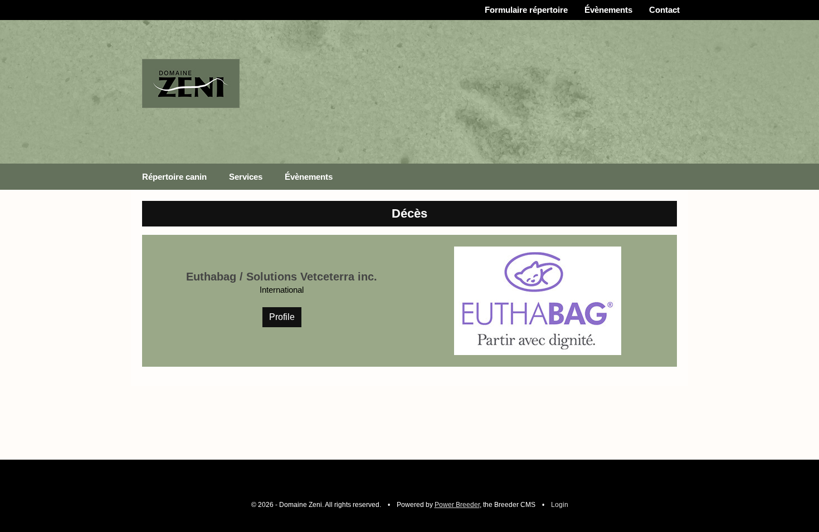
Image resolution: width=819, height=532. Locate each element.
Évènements (608, 9)
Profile (282, 317)
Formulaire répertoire (526, 9)
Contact (664, 9)
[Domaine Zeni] (191, 82)
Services (245, 176)
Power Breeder (457, 505)
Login (559, 505)
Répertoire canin (174, 176)
